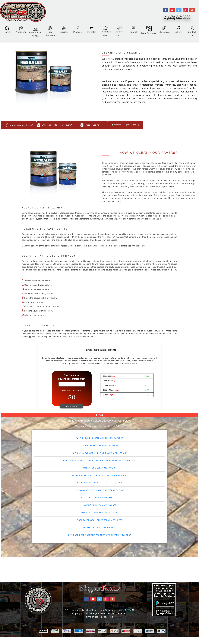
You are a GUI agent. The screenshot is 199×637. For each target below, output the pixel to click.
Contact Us (192, 34)
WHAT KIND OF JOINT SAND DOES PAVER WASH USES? (99, 475)
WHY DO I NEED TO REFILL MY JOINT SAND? (99, 483)
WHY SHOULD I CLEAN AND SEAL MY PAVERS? (99, 438)
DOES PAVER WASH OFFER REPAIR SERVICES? (99, 520)
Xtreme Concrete (119, 33)
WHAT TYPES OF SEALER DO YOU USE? (99, 498)
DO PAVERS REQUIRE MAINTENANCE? (99, 445)
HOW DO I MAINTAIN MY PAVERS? (99, 505)
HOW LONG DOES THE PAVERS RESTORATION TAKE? (99, 490)
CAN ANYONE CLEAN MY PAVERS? (99, 468)
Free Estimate (50, 34)
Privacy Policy (107, 617)
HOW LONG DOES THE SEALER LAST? (99, 512)
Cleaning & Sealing (105, 33)
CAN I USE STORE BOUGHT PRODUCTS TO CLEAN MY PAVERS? (99, 535)
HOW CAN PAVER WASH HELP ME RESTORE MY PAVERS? (99, 453)
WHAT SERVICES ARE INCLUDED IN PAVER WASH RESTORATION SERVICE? (99, 460)
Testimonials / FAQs (35, 34)
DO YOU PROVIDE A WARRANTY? (99, 527)
